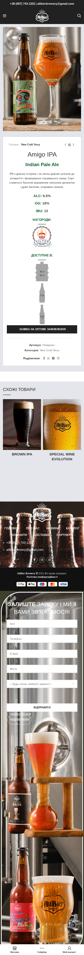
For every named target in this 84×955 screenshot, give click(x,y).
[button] (20, 714)
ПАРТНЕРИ (65, 535)
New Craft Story (30, 144)
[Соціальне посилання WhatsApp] (48, 358)
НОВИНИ (52, 528)
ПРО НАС (33, 528)
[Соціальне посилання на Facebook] (44, 358)
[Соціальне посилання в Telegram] (53, 358)
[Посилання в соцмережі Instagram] (42, 560)
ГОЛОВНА (11, 528)
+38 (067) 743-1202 (22, 3)
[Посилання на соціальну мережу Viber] (58, 358)
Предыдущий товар (65, 145)
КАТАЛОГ (73, 528)
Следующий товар (73, 145)
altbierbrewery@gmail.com (55, 3)
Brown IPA (22, 454)
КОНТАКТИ (19, 535)
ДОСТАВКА (42, 535)
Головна (13, 144)
